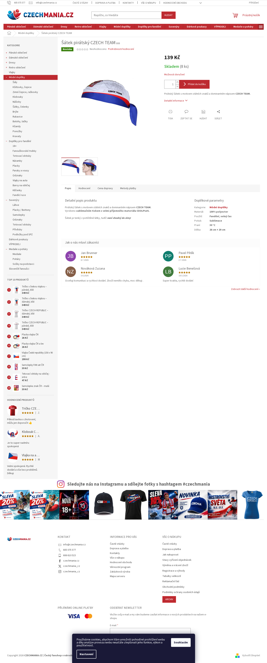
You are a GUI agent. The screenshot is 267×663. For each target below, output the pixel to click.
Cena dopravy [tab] (105, 188)
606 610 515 (69, 555)
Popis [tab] (68, 188)
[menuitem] (16, 27)
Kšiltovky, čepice (22, 87)
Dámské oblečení (18, 58)
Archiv (169, 599)
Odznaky (17, 175)
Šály (15, 82)
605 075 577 (69, 550)
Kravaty (17, 136)
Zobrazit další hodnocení (244, 289)
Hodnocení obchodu (175, 3)
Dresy (12, 63)
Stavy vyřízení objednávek (176, 560)
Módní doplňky (17, 77)
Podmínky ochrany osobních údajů (181, 592)
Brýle (15, 112)
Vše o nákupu (148, 3)
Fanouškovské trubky (24, 151)
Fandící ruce (19, 195)
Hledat (168, 15)
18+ (15, 146)
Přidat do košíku (197, 84)
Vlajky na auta (20, 180)
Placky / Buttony (21, 210)
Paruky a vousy (21, 170)
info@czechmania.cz (74, 544)
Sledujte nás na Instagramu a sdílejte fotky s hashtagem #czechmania (138, 484)
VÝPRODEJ (14, 244)
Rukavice (18, 117)
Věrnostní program (120, 567)
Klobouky (18, 97)
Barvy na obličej (21, 185)
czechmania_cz (71, 566)
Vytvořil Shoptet (251, 655)
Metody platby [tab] (128, 188)
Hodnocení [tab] (84, 188)
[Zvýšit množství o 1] (177, 82)
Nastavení (86, 654)
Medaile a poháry (18, 249)
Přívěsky (17, 229)
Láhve (16, 205)
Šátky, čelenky (21, 107)
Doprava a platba (105, 3)
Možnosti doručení (174, 74)
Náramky (17, 161)
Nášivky (17, 102)
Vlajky (12, 72)
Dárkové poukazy (18, 239)
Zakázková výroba (120, 572)
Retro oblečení (17, 67)
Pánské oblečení (18, 53)
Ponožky (17, 131)
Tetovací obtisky (22, 156)
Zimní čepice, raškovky (25, 92)
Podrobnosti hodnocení (121, 49)
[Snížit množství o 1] (177, 86)
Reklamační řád (170, 581)
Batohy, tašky (20, 121)
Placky (16, 166)
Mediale (17, 254)
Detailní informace (174, 101)
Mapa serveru (117, 576)
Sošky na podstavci (23, 264)
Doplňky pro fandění (20, 141)
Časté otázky (80, 3)
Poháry (16, 259)
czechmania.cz (71, 561)
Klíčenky (17, 190)
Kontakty (128, 3)
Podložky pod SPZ (23, 234)
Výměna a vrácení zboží (175, 565)
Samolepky (19, 215)
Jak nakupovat (170, 555)
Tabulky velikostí (171, 576)
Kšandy (17, 126)
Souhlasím (181, 642)
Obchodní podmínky (173, 587)
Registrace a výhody (173, 571)
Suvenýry (14, 200)
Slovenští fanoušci (19, 269)
